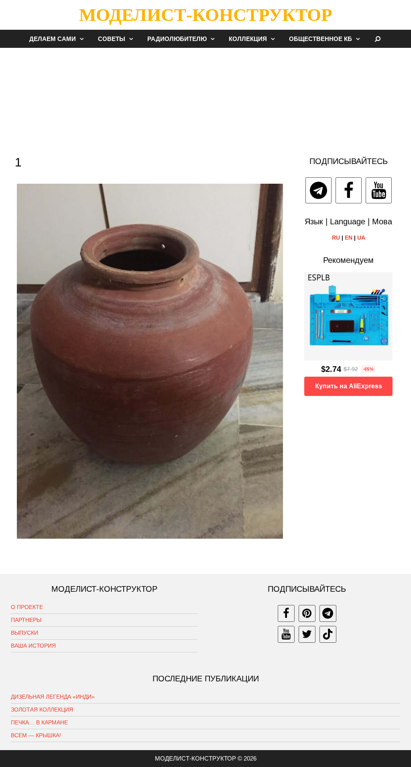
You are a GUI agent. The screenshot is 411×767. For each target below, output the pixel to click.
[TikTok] (327, 634)
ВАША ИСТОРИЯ (33, 645)
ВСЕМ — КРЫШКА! (36, 735)
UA (361, 237)
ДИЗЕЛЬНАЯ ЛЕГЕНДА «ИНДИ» (53, 696)
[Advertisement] (205, 98)
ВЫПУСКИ (24, 633)
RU (336, 237)
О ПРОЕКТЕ (27, 607)
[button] (84, 39)
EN (348, 237)
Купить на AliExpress (348, 386)
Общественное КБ (320, 38)
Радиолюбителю (177, 38)
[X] (307, 634)
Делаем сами (52, 38)
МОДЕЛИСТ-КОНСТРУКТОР (205, 15)
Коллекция (248, 38)
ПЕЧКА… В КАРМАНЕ (39, 722)
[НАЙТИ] (378, 39)
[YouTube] (379, 190)
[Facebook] (349, 190)
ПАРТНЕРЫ (26, 620)
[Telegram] (318, 190)
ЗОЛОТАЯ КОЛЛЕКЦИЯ (42, 709)
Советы (111, 38)
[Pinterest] (307, 613)
